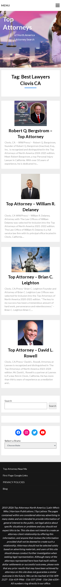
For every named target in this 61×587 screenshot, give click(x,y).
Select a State (13, 440)
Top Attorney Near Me (15, 468)
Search (8, 400)
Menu (5, 5)
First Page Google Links (15, 475)
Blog (5, 488)
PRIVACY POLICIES (14, 482)
